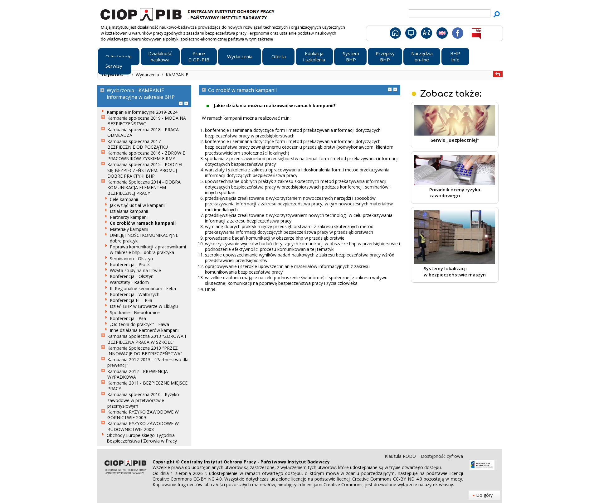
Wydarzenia (148, 75)
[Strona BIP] (476, 34)
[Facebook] (457, 34)
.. (128, 75)
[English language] (442, 34)
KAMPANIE (177, 75)
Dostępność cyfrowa (442, 456)
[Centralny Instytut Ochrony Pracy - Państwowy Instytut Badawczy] (188, 13)
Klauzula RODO (401, 456)
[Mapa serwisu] (410, 34)
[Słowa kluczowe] (426, 34)
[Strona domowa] (395, 34)
